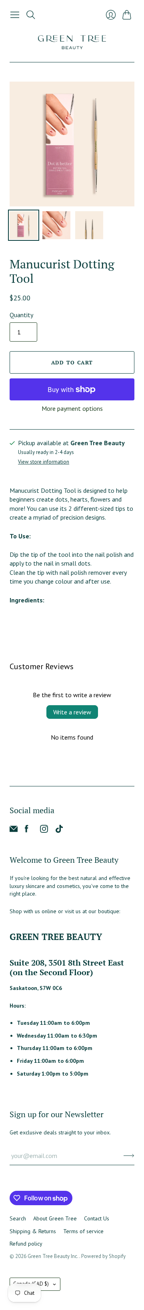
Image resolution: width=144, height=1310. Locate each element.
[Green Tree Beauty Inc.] (72, 42)
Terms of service (83, 1231)
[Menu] (14, 14)
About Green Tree (55, 1218)
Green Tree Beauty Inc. (53, 1256)
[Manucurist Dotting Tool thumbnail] (24, 225)
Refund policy (26, 1243)
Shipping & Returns (33, 1231)
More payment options (72, 408)
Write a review (72, 712)
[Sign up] (129, 1155)
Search (18, 1218)
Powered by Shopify (103, 1256)
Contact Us (96, 1218)
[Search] (30, 14)
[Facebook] (26, 830)
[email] (14, 830)
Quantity (21, 315)
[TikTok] (59, 830)
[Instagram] (44, 830)
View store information (43, 462)
